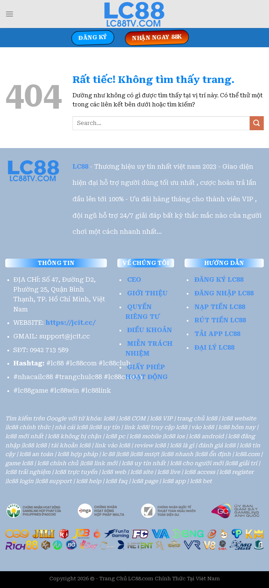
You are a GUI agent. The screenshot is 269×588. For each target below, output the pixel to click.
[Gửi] (257, 123)
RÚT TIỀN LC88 (220, 320)
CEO (134, 279)
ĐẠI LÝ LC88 (214, 347)
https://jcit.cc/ (71, 322)
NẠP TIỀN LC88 (219, 306)
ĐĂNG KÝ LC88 (218, 279)
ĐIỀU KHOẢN (149, 330)
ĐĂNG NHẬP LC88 (224, 293)
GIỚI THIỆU (147, 293)
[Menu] (9, 13)
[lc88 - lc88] (134, 14)
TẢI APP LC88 (217, 333)
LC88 (80, 166)
